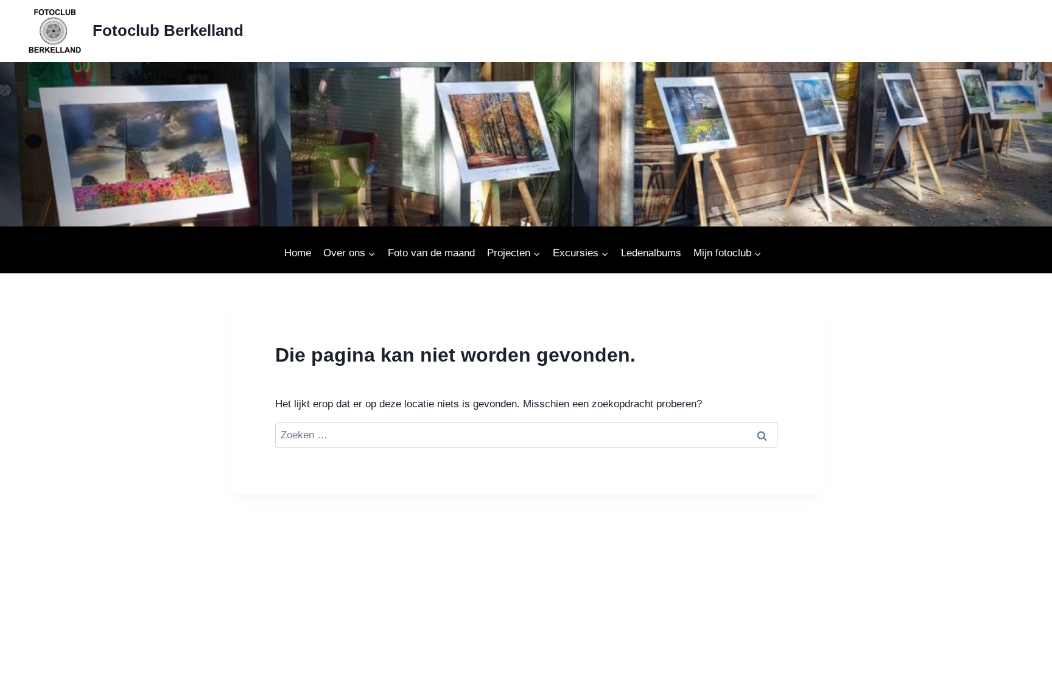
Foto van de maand (431, 253)
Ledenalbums (651, 253)
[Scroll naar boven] (1013, 665)
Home (297, 253)
